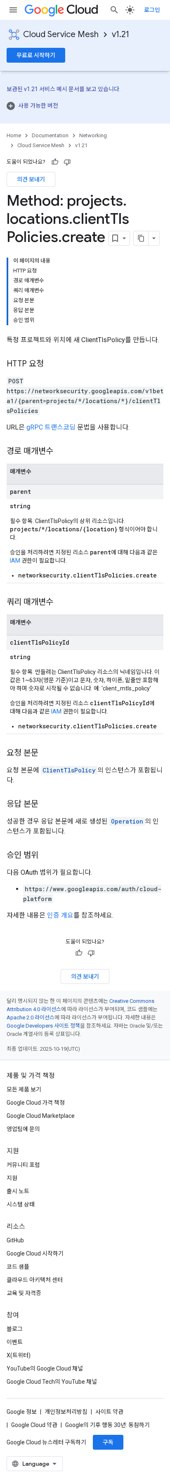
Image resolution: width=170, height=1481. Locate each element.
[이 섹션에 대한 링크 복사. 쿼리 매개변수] (61, 603)
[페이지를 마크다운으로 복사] (141, 238)
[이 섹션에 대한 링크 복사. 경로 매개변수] (61, 452)
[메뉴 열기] (13, 10)
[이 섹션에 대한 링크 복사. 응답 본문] (46, 805)
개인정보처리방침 (66, 1411)
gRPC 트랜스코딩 (51, 427)
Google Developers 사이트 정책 (43, 1026)
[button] (85, 105)
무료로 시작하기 (36, 55)
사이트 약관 (109, 1411)
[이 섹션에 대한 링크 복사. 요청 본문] (46, 753)
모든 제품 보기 (24, 1089)
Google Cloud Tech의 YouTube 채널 (52, 1381)
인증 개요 (60, 915)
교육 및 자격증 (24, 1293)
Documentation (50, 135)
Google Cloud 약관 (34, 1425)
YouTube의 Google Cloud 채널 (45, 1368)
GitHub (15, 1240)
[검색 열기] (114, 10)
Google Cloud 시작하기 (35, 1253)
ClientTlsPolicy (69, 770)
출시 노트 (18, 1191)
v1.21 (120, 34)
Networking (93, 135)
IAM (15, 560)
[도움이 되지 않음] (67, 162)
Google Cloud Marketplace (41, 1116)
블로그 (15, 1329)
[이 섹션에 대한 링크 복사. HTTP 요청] (52, 364)
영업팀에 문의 (23, 1129)
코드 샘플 (18, 1266)
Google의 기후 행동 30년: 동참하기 (107, 1425)
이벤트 (15, 1342)
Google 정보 (22, 1411)
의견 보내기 (31, 179)
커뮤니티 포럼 (23, 1165)
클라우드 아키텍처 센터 (35, 1280)
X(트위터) (19, 1355)
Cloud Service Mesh (61, 34)
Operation (127, 821)
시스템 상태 (21, 1204)
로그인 (152, 10)
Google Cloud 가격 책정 (36, 1102)
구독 (108, 1442)
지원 (12, 1178)
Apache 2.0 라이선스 (30, 1017)
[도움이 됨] (55, 162)
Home (14, 135)
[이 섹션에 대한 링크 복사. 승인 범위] (46, 856)
